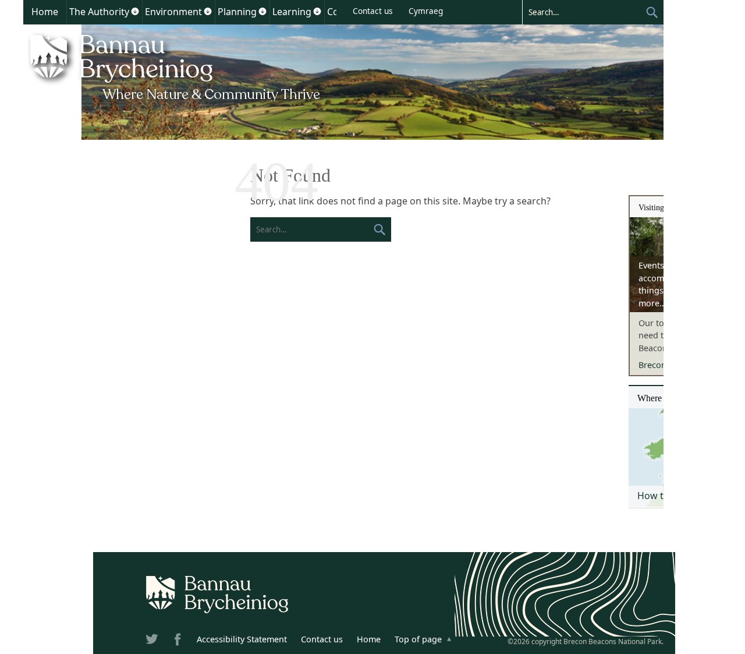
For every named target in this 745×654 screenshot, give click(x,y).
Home (44, 11)
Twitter (153, 641)
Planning (237, 11)
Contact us (373, 10)
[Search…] (584, 11)
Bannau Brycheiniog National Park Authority (176, 66)
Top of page (418, 639)
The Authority (99, 11)
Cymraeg (426, 10)
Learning (291, 11)
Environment (173, 11)
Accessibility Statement (242, 639)
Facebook (178, 641)
